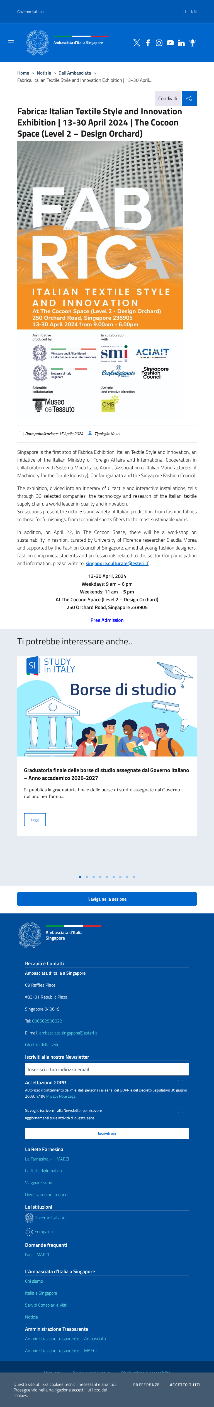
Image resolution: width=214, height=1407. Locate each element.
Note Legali (68, 1096)
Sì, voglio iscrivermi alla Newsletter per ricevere (63, 1110)
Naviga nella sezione (107, 899)
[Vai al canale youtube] (168, 42)
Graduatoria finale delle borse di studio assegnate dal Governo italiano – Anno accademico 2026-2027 (106, 774)
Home (23, 72)
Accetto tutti (185, 1385)
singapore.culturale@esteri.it (117, 563)
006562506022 (47, 1020)
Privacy (52, 1096)
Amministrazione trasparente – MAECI (61, 1350)
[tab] (80, 877)
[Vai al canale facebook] (146, 42)
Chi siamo (34, 1281)
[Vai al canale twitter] (135, 42)
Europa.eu (43, 1231)
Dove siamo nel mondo (46, 1194)
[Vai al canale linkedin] (180, 42)
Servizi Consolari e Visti (46, 1305)
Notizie (44, 72)
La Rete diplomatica (43, 1170)
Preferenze (146, 1385)
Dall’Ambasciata (75, 72)
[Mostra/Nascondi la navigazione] (11, 42)
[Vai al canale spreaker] (191, 42)
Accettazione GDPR (45, 1082)
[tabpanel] (107, 764)
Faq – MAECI (37, 1254)
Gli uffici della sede (42, 1044)
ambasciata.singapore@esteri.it (68, 1032)
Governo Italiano (30, 11)
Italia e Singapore (41, 1293)
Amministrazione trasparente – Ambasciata (65, 1338)
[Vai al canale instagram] (157, 42)
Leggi (38, 819)
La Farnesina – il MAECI (47, 1158)
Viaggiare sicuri (38, 1182)
